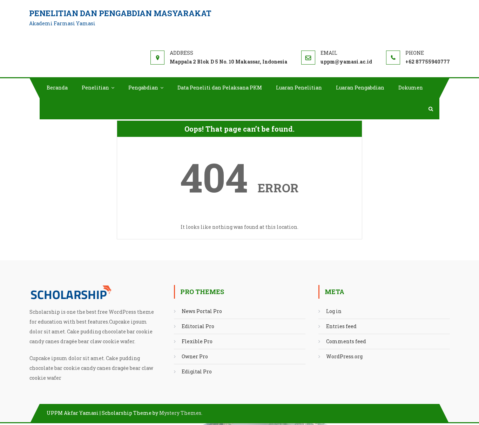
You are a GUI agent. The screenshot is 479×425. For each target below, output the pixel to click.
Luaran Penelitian (299, 87)
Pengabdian (143, 87)
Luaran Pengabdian (360, 87)
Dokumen (410, 87)
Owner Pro (195, 356)
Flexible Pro (197, 341)
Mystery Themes (180, 413)
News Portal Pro (202, 311)
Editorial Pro (198, 326)
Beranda (57, 87)
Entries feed (341, 326)
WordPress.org (344, 356)
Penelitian (95, 87)
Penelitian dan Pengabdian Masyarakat (120, 13)
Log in (334, 311)
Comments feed (346, 341)
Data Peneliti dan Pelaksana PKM (219, 87)
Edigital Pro (197, 371)
